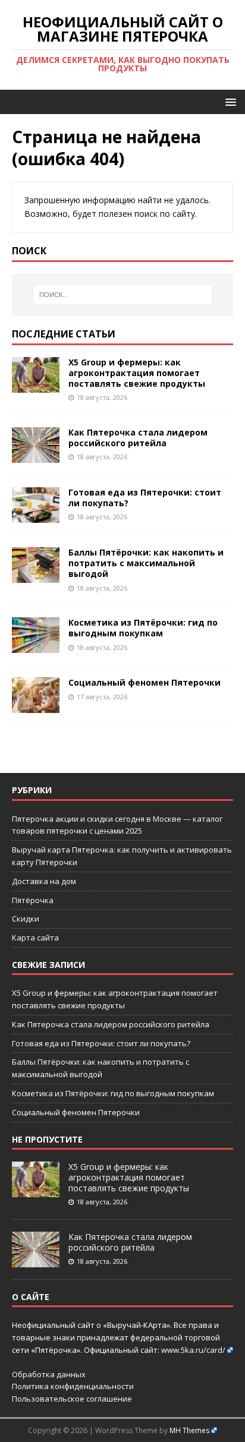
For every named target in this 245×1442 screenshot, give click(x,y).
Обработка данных (49, 1374)
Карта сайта (35, 937)
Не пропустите (47, 1139)
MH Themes (189, 1430)
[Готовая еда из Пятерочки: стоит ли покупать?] (35, 516)
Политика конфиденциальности (73, 1386)
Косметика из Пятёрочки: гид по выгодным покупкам (143, 628)
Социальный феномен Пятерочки (144, 682)
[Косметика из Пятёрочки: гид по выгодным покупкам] (35, 646)
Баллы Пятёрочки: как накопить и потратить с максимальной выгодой (146, 563)
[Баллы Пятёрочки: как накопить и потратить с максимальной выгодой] (35, 576)
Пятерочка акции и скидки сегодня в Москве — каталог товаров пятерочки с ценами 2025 (117, 825)
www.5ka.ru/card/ (193, 1350)
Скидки (25, 918)
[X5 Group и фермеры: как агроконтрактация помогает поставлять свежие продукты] (35, 385)
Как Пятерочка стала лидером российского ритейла (138, 438)
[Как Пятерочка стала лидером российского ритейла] (35, 456)
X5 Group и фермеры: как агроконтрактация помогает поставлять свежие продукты (136, 372)
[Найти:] (122, 295)
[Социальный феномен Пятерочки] (35, 706)
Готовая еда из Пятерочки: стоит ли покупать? (144, 498)
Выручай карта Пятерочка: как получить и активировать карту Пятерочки (122, 855)
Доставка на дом (44, 881)
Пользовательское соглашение (72, 1398)
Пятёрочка (33, 900)
